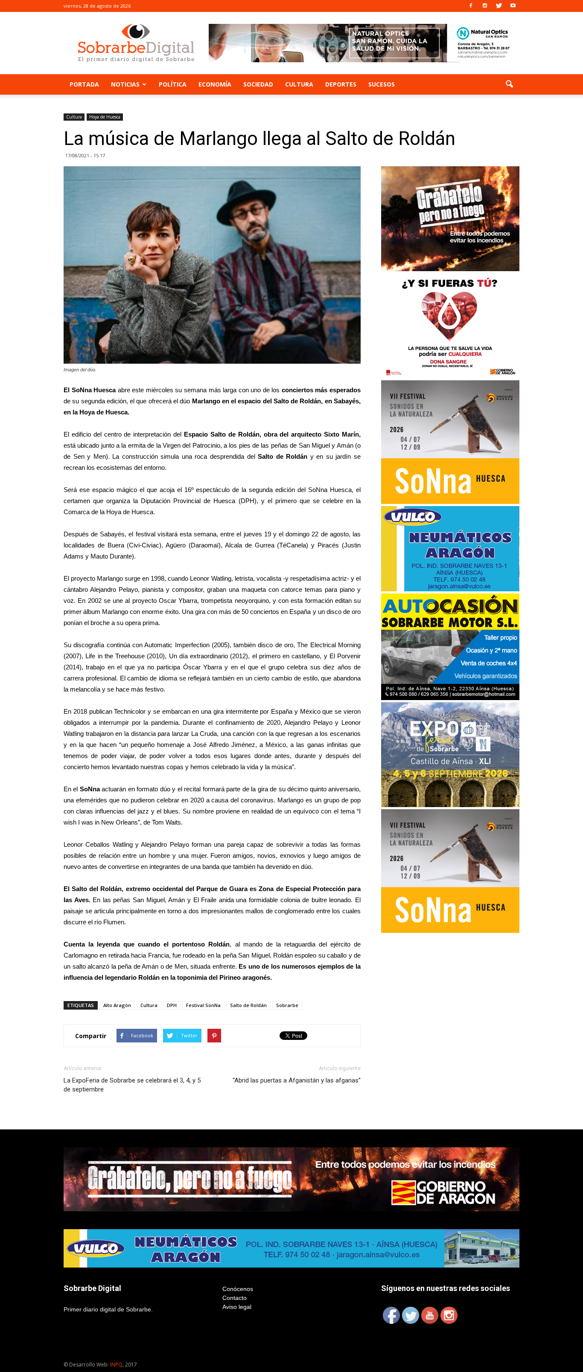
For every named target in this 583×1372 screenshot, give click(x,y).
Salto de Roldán (248, 1005)
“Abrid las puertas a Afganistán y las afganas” (297, 1080)
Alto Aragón (117, 1005)
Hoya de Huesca (104, 117)
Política (173, 84)
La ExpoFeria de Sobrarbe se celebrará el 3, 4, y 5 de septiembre (132, 1085)
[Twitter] (499, 6)
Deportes (340, 84)
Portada (84, 84)
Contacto (234, 1297)
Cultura (299, 84)
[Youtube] (513, 6)
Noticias (125, 84)
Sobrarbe (287, 1005)
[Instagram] (484, 6)
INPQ (116, 1364)
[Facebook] (470, 6)
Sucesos (381, 84)
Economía (214, 84)
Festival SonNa (203, 1005)
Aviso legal (236, 1306)
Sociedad (258, 84)
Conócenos (237, 1288)
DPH (172, 1005)
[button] (509, 84)
